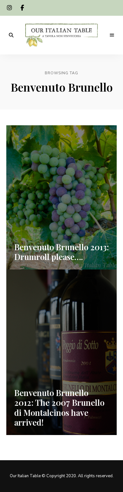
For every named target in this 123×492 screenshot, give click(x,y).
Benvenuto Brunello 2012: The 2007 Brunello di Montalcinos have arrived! (59, 407)
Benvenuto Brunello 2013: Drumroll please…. (61, 251)
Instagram (9, 8)
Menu (112, 35)
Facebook (22, 8)
